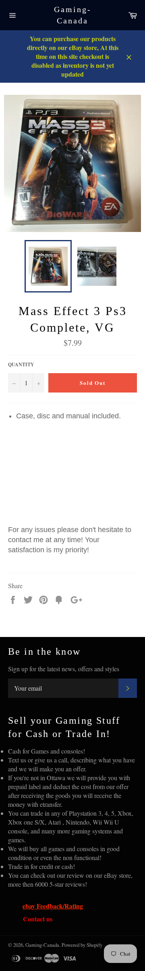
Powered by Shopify (82, 944)
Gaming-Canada (72, 15)
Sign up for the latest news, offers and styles (63, 668)
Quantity (21, 364)
